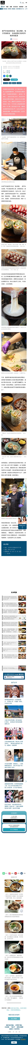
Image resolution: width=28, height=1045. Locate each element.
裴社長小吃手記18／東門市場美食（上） (10, 650)
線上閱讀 (14, 1019)
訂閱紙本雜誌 (2, 2)
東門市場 (5, 83)
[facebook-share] (4, 76)
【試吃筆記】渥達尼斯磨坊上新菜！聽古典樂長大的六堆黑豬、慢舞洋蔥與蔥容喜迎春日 (10, 618)
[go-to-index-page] (11, 39)
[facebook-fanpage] (13, 1032)
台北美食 (19, 83)
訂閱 (18, 873)
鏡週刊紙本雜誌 (15, 1008)
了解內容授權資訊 (15, 1010)
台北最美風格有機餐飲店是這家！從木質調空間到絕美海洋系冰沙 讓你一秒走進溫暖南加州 (10, 605)
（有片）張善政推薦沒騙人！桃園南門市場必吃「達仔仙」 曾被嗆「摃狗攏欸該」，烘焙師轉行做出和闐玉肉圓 (10, 630)
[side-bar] (26, 2)
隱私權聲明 (23, 1039)
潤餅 (10, 83)
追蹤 (12, 873)
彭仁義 (8, 72)
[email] (19, 1032)
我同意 (14, 1042)
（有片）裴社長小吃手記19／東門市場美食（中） (10, 643)
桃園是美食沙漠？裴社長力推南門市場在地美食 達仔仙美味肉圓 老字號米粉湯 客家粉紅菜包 (10, 624)
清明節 (14, 83)
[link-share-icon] (10, 76)
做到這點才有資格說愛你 (8, 668)
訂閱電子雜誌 (18, 1025)
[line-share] (7, 76)
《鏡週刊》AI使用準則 (14, 1029)
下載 (24, 873)
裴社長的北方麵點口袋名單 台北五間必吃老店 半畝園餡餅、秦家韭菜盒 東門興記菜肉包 (10, 637)
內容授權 (7, 1027)
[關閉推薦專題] (27, 516)
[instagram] (16, 1032)
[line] (9, 1032)
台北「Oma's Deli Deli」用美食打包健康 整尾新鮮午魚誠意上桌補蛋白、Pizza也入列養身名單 (10, 611)
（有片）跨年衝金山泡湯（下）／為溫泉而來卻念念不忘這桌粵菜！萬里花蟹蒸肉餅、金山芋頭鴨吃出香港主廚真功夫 (10, 656)
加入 (6, 873)
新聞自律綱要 (20, 1027)
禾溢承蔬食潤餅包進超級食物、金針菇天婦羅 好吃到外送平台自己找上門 (10, 598)
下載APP (13, 1027)
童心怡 (8, 71)
